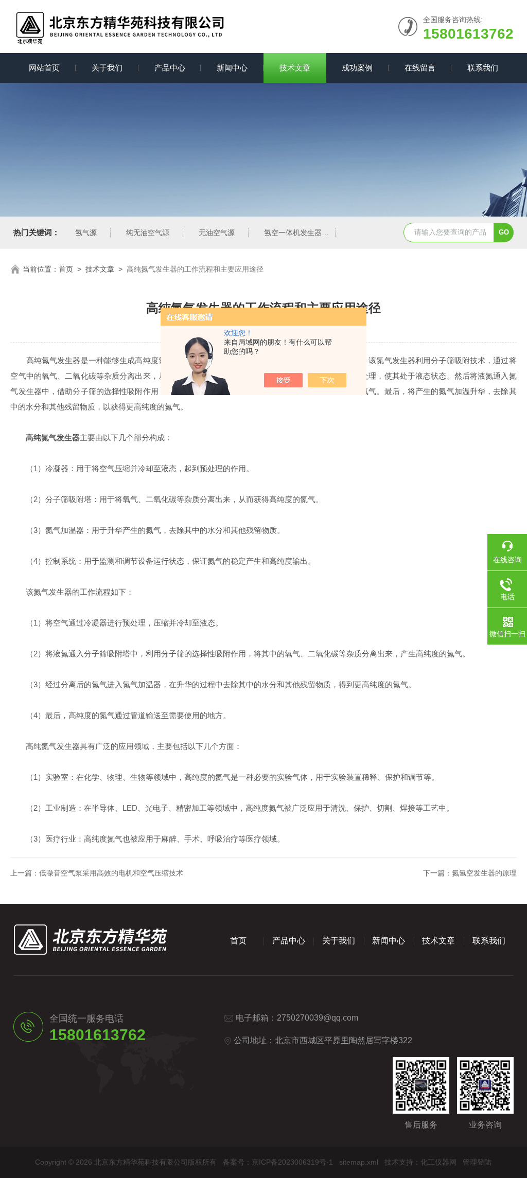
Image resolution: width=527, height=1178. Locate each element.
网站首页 (44, 67)
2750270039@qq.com (317, 1017)
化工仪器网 (438, 1162)
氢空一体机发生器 (293, 232)
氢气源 (86, 232)
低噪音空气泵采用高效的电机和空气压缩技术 (111, 873)
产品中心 (169, 67)
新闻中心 (232, 67)
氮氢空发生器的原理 (484, 873)
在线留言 (420, 67)
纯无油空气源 (147, 232)
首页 (66, 269)
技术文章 (294, 67)
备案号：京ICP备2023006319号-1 (278, 1162)
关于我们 (107, 67)
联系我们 (482, 67)
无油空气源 (217, 232)
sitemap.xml (358, 1162)
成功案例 (357, 67)
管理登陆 (477, 1162)
